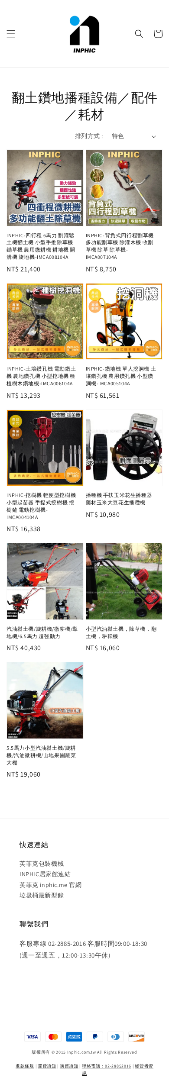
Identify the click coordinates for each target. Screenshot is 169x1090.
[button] (10, 33)
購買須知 (69, 1066)
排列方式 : (89, 136)
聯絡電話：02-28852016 (106, 1066)
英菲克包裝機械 (42, 863)
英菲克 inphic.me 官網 (51, 885)
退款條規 (25, 1066)
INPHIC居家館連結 (45, 874)
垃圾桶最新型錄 (42, 895)
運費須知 (47, 1066)
